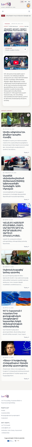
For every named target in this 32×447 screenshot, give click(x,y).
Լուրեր (3, 410)
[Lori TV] (6, 3)
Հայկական (4, 418)
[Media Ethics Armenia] (28, 5)
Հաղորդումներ (5, 413)
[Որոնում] (29, 11)
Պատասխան (7, 23)
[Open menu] (2, 11)
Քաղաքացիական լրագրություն (10, 415)
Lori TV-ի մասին (5, 425)
